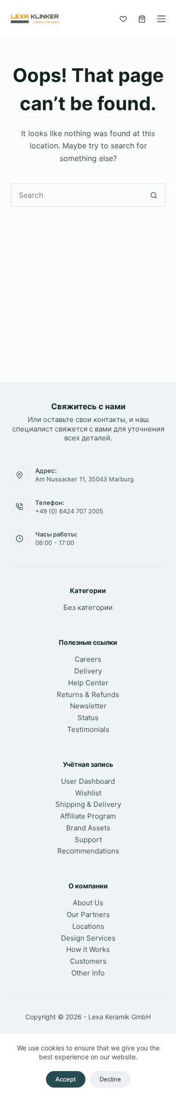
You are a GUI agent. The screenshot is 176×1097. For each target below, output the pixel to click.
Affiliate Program (88, 816)
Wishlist (88, 792)
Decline (110, 1079)
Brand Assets (88, 827)
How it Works (88, 949)
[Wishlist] (123, 19)
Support (88, 839)
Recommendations (88, 850)
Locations (88, 926)
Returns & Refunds (88, 694)
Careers (88, 659)
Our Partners (88, 914)
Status (88, 717)
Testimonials (88, 729)
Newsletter (88, 705)
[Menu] (161, 19)
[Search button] (154, 195)
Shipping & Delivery (88, 804)
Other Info (88, 972)
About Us (88, 902)
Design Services (88, 938)
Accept (65, 1079)
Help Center (88, 682)
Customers (88, 961)
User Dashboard (88, 781)
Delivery (88, 670)
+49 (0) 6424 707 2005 (69, 511)
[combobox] (77, 195)
